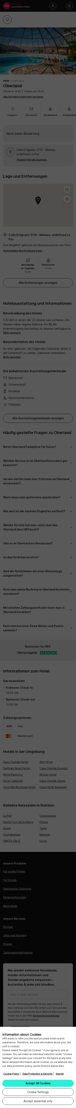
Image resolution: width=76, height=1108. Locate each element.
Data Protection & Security (37, 1073)
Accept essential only (38, 1101)
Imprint (60, 1073)
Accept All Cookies (38, 1083)
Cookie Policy (11, 1073)
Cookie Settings (38, 1092)
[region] (38, 1067)
